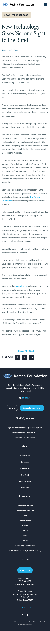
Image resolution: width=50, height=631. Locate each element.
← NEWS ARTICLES (25, 351)
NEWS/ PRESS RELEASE (16, 15)
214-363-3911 (25, 607)
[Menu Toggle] (45, 4)
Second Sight (21, 286)
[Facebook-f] (27, 614)
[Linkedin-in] (22, 614)
